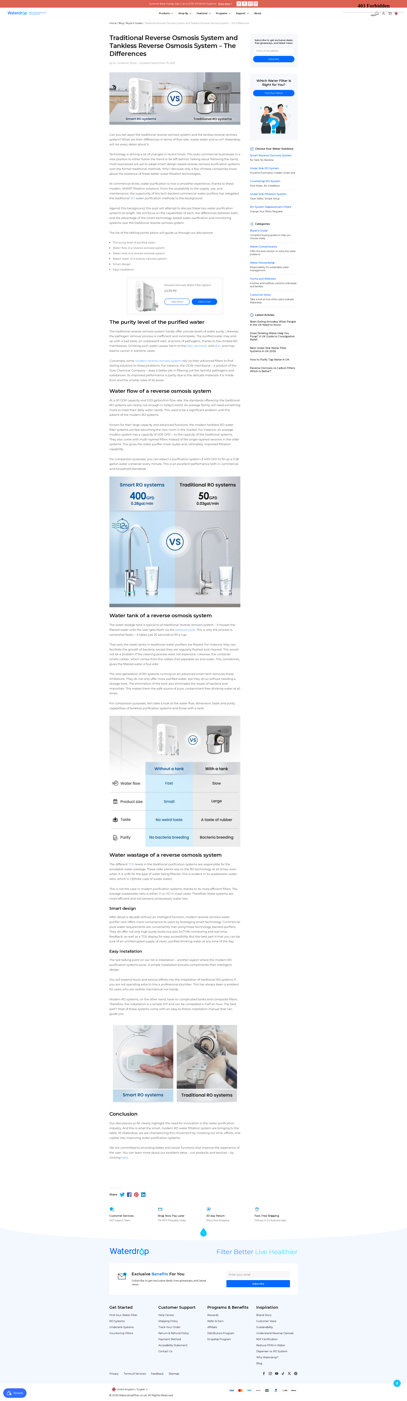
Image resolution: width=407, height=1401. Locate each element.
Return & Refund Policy (173, 1333)
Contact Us (165, 1351)
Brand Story (264, 1315)
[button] (129, 1389)
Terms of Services (135, 1373)
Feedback (157, 1373)
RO (132, 198)
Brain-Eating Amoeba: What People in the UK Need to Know (273, 323)
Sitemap (174, 1373)
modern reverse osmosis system (158, 361)
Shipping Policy (168, 1321)
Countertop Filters (121, 1333)
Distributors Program (220, 1333)
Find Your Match (274, 93)
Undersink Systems (121, 1327)
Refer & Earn (215, 1321)
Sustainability (264, 1327)
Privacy (114, 1373)
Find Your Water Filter (123, 1315)
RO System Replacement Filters (270, 206)
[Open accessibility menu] (397, 1383)
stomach (200, 346)
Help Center (166, 1315)
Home (113, 23)
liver (190, 346)
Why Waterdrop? (267, 1357)
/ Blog (120, 23)
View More (177, 301)
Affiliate (212, 1327)
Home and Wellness (263, 278)
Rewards (212, 1315)
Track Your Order (169, 1327)
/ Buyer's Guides (133, 23)
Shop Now (224, 3)
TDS (131, 864)
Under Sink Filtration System (268, 194)
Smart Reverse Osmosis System (271, 155)
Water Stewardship (262, 262)
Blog (259, 1363)
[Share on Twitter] (122, 1194)
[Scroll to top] (203, 1232)
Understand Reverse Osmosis (274, 1333)
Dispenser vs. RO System (271, 1351)
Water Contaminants (263, 246)
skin (218, 346)
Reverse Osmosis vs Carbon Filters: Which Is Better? (272, 370)
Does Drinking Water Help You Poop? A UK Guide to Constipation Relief (272, 336)
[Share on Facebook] (129, 1194)
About (257, 13)
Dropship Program (219, 1339)
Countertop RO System (265, 181)
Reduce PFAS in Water (270, 1345)
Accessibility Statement (173, 1345)
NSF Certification (267, 1339)
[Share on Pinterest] (136, 1194)
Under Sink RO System (264, 168)
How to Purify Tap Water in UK (269, 359)
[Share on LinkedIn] (143, 1194)
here (124, 1157)
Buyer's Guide (259, 230)
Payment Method (169, 1339)
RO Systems (117, 1321)
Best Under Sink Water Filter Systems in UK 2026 (268, 350)
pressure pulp (185, 630)
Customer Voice (260, 294)
